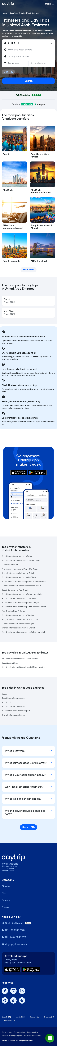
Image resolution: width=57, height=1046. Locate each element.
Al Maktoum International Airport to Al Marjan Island (24, 581)
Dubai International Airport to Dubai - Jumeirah (22, 594)
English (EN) (6, 1017)
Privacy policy (32, 1032)
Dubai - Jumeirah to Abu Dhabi (15, 590)
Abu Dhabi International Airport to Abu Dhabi (21, 560)
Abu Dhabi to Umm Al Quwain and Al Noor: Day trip (23, 667)
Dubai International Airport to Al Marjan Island (21, 586)
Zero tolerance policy (32, 1035)
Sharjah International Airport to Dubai (18, 573)
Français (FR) (49, 1017)
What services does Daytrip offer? (25, 762)
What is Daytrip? (15, 750)
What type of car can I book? (23, 798)
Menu (48, 4)
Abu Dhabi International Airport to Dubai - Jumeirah (23, 632)
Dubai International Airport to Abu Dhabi (19, 577)
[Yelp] (22, 1000)
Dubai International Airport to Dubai (17, 556)
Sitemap (6, 907)
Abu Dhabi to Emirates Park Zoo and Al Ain (20, 659)
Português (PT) (9, 1020)
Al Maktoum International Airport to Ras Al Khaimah (24, 607)
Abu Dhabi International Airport (15, 706)
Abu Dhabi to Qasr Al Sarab (13, 611)
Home (4, 13)
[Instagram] (13, 991)
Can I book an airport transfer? (24, 786)
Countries (14, 13)
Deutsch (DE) (34, 1017)
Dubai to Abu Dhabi (10, 564)
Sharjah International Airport (14, 715)
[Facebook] (5, 991)
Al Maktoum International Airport (16, 711)
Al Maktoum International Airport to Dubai (19, 569)
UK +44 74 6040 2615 (15, 937)
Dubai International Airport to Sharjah (18, 615)
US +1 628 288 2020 (15, 930)
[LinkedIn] (22, 991)
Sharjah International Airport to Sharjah (18, 628)
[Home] (8, 4)
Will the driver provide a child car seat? (25, 812)
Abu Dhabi (6, 702)
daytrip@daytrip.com (16, 944)
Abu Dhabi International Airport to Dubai (19, 598)
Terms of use (7, 1032)
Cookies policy (19, 1032)
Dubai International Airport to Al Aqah (18, 624)
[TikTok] (13, 1000)
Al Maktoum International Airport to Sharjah (20, 602)
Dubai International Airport (13, 698)
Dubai (4, 694)
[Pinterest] (5, 1000)
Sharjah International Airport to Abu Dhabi (20, 619)
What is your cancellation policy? (25, 774)
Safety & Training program (12, 1035)
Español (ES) (20, 1017)
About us (6, 886)
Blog (4, 893)
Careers (5, 900)
